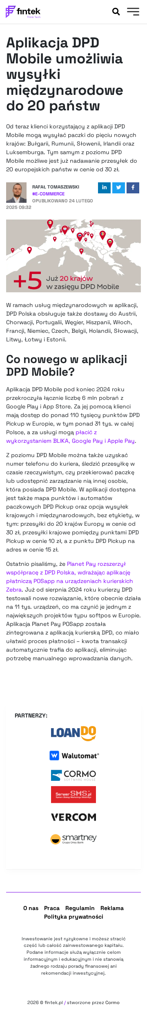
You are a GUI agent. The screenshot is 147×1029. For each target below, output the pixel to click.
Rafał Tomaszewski (55, 187)
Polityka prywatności (73, 916)
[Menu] (132, 13)
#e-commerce (48, 194)
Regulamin (80, 908)
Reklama (112, 908)
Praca (52, 908)
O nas (30, 908)
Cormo (112, 1002)
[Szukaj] (116, 12)
